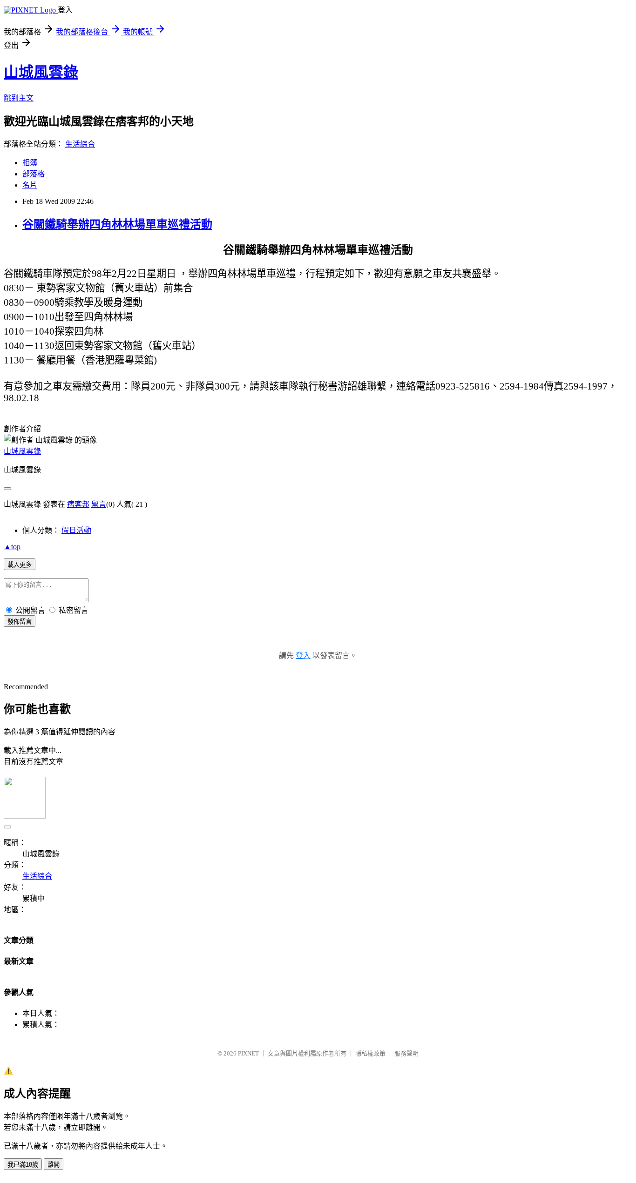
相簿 (29, 163)
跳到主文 (19, 98)
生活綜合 (80, 144)
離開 (53, 1164)
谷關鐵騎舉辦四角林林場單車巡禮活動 (117, 224)
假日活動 (76, 530)
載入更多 (19, 564)
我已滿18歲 (22, 1164)
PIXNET (248, 1053)
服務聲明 (406, 1053)
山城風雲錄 (41, 72)
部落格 (33, 174)
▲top (12, 547)
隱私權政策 (370, 1053)
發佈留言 (19, 621)
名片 (29, 185)
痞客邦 (78, 504)
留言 (98, 504)
